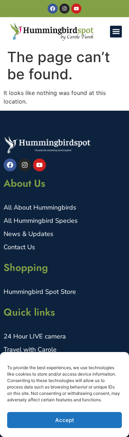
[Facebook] (53, 9)
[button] (116, 31)
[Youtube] (76, 9)
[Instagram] (64, 9)
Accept (64, 420)
